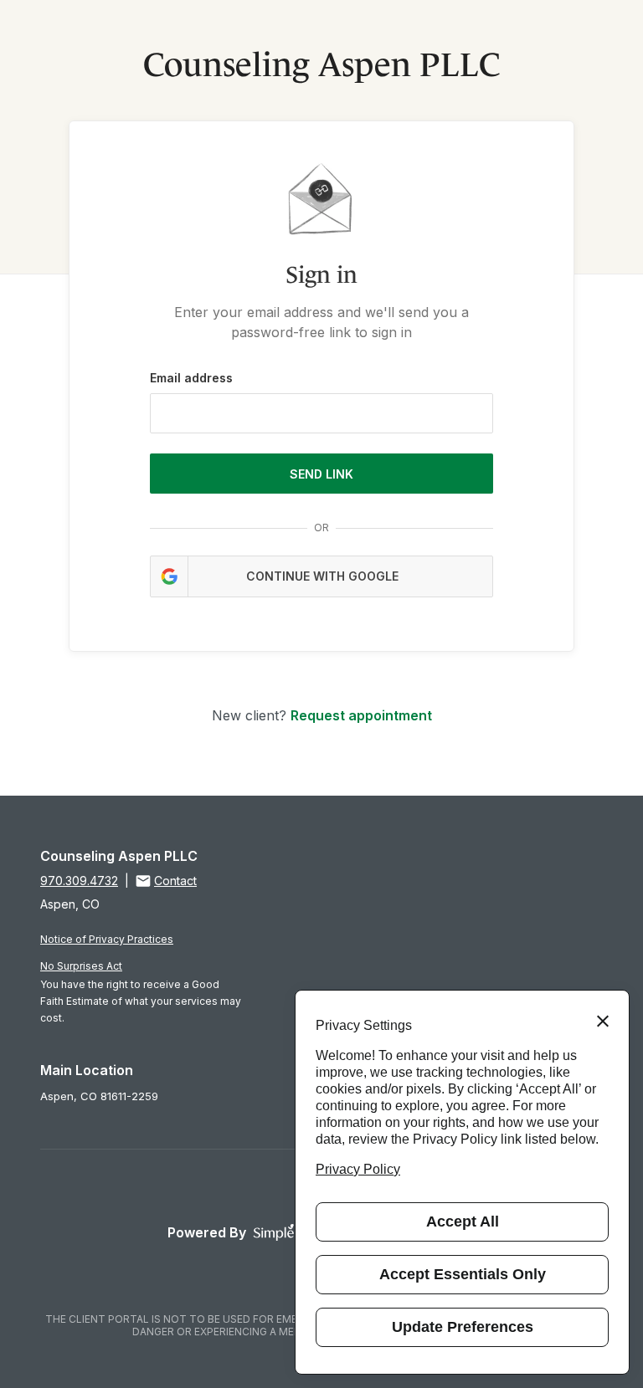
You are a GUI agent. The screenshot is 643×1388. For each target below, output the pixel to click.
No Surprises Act (81, 966)
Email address (191, 378)
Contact (175, 880)
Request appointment (361, 715)
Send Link (321, 474)
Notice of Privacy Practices (106, 939)
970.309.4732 (79, 880)
